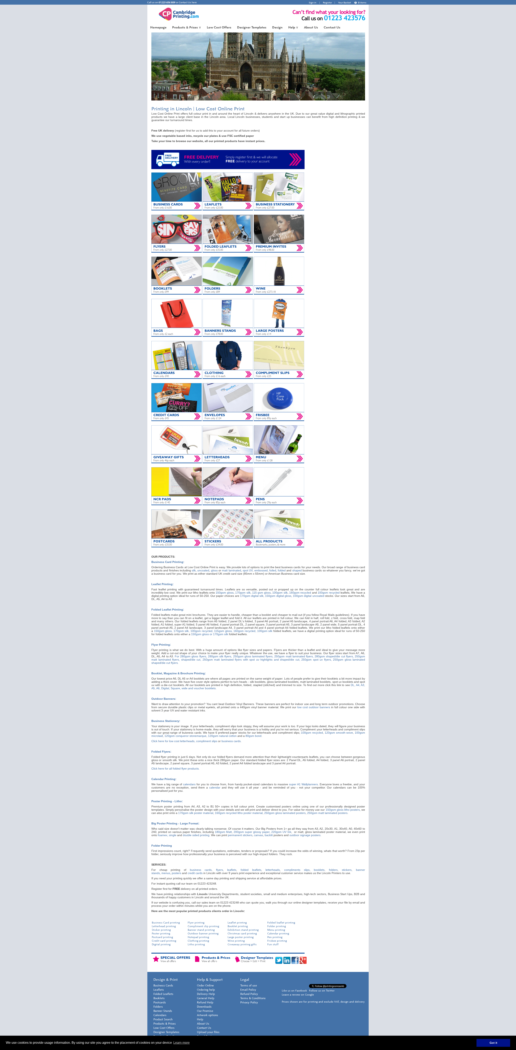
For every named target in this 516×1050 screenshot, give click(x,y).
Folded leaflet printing (281, 922)
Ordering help (206, 989)
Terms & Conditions (253, 998)
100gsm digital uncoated (308, 595)
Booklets (159, 998)
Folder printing (276, 926)
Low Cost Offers (219, 27)
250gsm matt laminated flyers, (294, 656)
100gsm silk (279, 592)
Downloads (204, 1006)
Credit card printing (164, 940)
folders (333, 869)
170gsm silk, (182, 631)
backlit (269, 835)
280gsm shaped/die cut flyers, (334, 656)
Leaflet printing (237, 922)
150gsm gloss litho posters (343, 809)
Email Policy (248, 989)
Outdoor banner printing (203, 933)
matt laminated (231, 570)
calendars (189, 784)
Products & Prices (186, 27)
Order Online (205, 985)
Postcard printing (162, 937)
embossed (261, 570)
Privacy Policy (249, 1002)
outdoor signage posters (304, 835)
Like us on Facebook (294, 990)
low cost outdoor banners (313, 707)
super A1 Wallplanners (303, 784)
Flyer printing (196, 922)
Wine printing (236, 940)
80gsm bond (253, 735)
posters (176, 873)
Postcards (159, 1002)
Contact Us (332, 27)
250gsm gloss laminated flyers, (253, 656)
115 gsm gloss (261, 592)
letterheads (272, 869)
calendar (214, 787)
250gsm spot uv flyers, (317, 659)
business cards (231, 741)
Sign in (312, 2)
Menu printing (276, 929)
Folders (158, 1006)
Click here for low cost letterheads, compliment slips (184, 741)
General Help (205, 998)
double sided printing (196, 835)
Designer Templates (251, 27)
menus (165, 873)
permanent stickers (240, 835)
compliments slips (297, 869)
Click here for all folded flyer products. (175, 768)
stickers (347, 869)
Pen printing (274, 937)
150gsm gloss (224, 592)
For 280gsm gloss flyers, (191, 656)
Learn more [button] (181, 1042)
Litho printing (196, 944)
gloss (214, 570)
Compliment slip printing (203, 926)
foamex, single (167, 835)
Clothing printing (198, 940)
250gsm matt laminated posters (327, 813)
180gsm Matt (223, 832)
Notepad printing (198, 937)
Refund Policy (249, 994)
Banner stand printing (201, 929)
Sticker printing (161, 929)
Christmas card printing (242, 933)
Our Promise (205, 1011)
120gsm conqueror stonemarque (185, 735)
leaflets (231, 869)
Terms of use (248, 985)
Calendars (159, 1015)
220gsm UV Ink (281, 832)
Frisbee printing (277, 940)
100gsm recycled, (201, 631)
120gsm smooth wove (339, 732)
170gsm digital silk (251, 595)
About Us (311, 27)
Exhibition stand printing (243, 929)
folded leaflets (251, 869)
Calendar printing (278, 933)
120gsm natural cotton (222, 735)
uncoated (203, 570)
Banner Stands (162, 1011)
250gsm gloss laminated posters (285, 813)
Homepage (158, 27)
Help (293, 27)
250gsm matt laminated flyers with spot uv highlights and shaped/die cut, (251, 659)
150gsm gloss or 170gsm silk (209, 634)
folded (282, 570)
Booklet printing (238, 926)
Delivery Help (206, 994)
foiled (272, 570)
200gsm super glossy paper (251, 832)
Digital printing (161, 944)
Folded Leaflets (163, 994)
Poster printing (161, 933)
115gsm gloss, (223, 631)
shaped (297, 570)
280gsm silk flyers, (220, 656)
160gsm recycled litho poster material (239, 813)
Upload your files (208, 1032)
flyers (219, 869)
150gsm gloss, (163, 631)
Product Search (163, 1019)
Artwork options (207, 1015)
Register (327, 2)
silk (194, 570)
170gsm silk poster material (195, 813)
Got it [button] (493, 1042)
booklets (319, 869)
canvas (258, 835)
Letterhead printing (164, 926)
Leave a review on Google (298, 994)
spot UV (248, 570)
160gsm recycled (300, 592)
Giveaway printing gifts (242, 944)
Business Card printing (166, 922)
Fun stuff (273, 944)
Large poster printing (241, 937)
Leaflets (158, 989)
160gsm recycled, (244, 631)
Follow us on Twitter (322, 990)
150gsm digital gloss (278, 595)
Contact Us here (188, 2)
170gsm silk (242, 592)
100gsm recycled (328, 592)
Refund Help (205, 1002)
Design (277, 27)
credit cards (195, 873)
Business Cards (163, 985)
